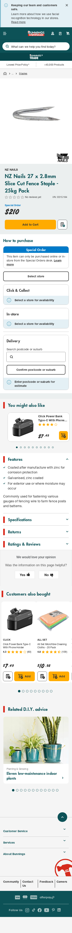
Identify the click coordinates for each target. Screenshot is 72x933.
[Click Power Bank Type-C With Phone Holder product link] (22, 427)
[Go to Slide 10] (53, 447)
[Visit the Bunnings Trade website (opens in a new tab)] (36, 57)
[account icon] (53, 33)
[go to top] (62, 817)
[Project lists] (60, 33)
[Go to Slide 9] (49, 447)
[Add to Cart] (63, 435)
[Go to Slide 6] (37, 447)
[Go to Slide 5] (33, 447)
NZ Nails (11, 169)
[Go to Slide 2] (21, 447)
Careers (62, 881)
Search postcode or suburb (24, 349)
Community (11, 881)
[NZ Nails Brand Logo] (63, 158)
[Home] (5, 73)
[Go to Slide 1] (17, 447)
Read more (18, 22)
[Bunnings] (36, 35)
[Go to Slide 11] (53, 790)
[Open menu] (5, 33)
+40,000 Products (54, 64)
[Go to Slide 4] (29, 447)
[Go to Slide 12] (57, 790)
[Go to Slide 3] (25, 447)
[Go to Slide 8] (45, 447)
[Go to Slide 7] (41, 447)
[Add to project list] (62, 224)
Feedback (46, 881)
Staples (23, 73)
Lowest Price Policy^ (18, 64)
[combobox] (36, 46)
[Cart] (68, 33)
